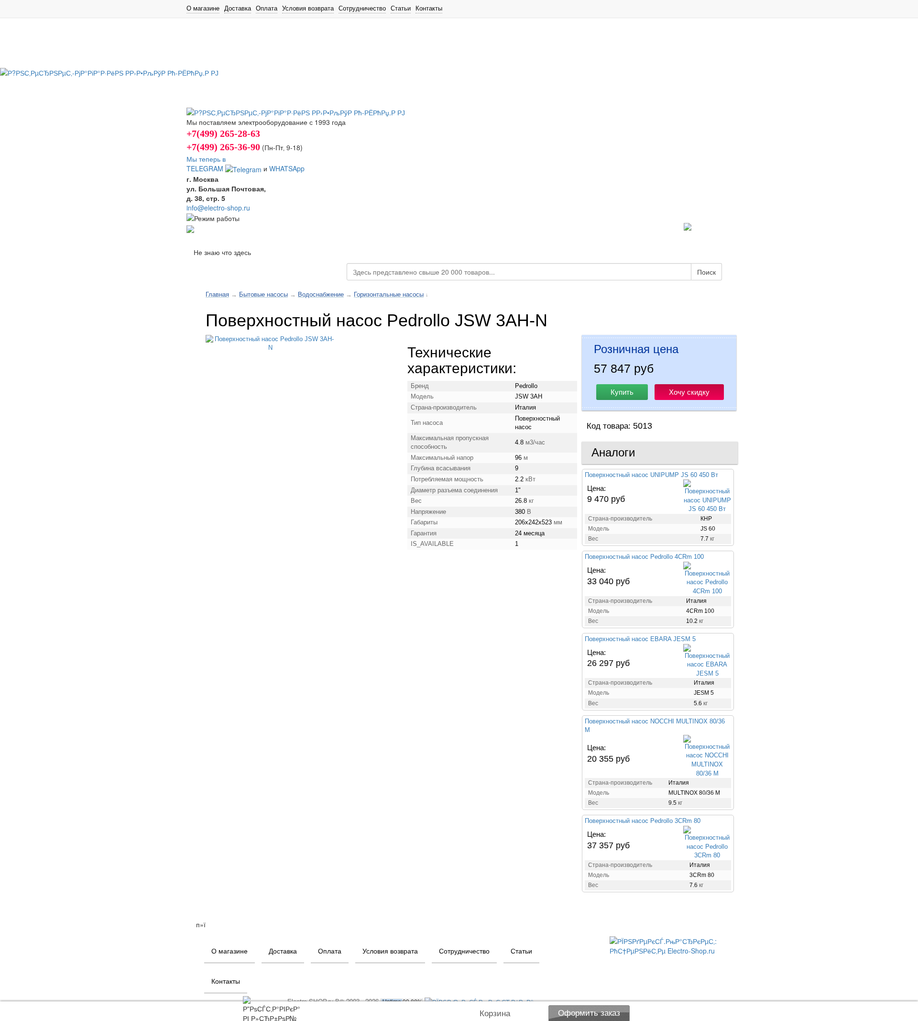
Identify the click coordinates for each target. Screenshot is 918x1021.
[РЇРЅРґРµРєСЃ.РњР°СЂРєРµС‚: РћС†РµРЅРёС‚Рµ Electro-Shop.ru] (671, 945)
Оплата (266, 8)
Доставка (237, 8)
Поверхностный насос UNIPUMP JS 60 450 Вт (651, 474)
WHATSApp (287, 168)
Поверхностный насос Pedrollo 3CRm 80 (642, 820)
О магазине (202, 8)
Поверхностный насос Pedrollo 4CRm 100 (644, 556)
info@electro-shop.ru (218, 207)
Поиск (706, 272)
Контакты (428, 8)
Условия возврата (308, 8)
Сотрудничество (362, 8)
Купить (622, 392)
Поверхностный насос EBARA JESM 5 (640, 639)
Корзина (495, 1013)
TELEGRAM (205, 168)
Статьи (401, 8)
